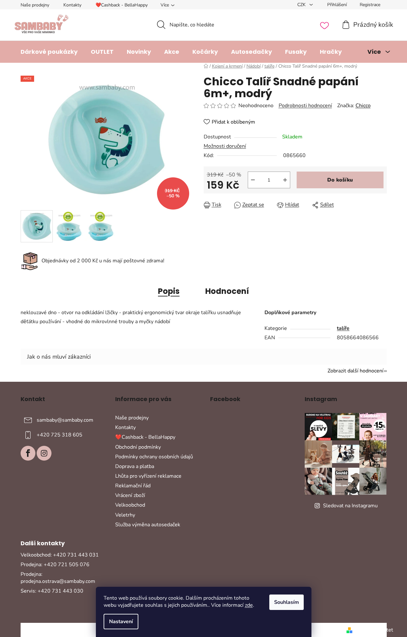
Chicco (363, 105)
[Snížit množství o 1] (253, 180)
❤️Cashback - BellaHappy (122, 5)
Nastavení (121, 621)
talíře (343, 328)
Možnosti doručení (225, 146)
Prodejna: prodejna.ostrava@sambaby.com (58, 578)
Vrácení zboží (130, 495)
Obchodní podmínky (138, 447)
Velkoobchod (130, 505)
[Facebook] (28, 453)
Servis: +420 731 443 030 (52, 591)
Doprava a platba (134, 466)
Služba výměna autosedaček (147, 524)
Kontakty (72, 5)
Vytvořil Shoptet (374, 629)
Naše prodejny (35, 5)
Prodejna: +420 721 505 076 (55, 564)
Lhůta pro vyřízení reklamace (148, 476)
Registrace (370, 5)
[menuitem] (49, 52)
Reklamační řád (133, 485)
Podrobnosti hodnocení (305, 105)
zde (249, 605)
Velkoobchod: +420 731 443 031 (60, 554)
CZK (302, 5)
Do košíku (340, 179)
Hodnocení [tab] (227, 291)
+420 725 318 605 (59, 434)
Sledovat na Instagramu (350, 505)
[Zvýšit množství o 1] (285, 180)
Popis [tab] (169, 291)
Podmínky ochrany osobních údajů (154, 456)
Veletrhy (125, 515)
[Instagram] (44, 453)
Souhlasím (286, 602)
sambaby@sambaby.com (65, 420)
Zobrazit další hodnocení (356, 370)
